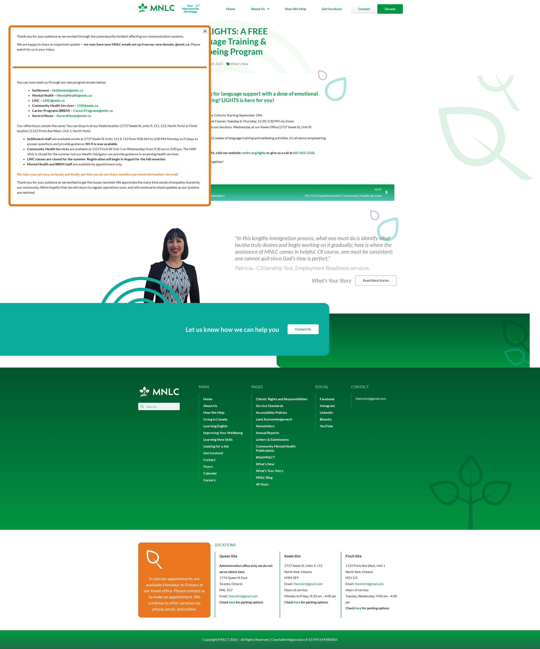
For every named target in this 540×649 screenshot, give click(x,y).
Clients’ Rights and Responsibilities (281, 399)
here (232, 602)
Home (230, 9)
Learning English (215, 426)
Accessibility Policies (271, 412)
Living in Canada (215, 419)
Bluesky (326, 419)
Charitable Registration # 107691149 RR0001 (304, 639)
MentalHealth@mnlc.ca (74, 95)
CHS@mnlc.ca (87, 105)
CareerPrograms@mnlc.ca (93, 110)
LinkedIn (326, 412)
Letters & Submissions (272, 439)
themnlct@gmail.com (371, 398)
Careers (209, 480)
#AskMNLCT (265, 457)
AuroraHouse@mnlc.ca (73, 116)
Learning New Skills (218, 439)
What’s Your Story (270, 471)
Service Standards (269, 406)
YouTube (326, 426)
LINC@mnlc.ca (54, 100)
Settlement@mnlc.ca (67, 90)
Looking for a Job (216, 446)
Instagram (327, 406)
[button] (205, 31)
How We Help (295, 9)
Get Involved (332, 9)
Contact (209, 460)
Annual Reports (267, 433)
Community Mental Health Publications (276, 448)
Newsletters (265, 426)
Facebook (327, 399)
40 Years (262, 484)
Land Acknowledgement (274, 419)
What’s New (265, 464)
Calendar (210, 473)
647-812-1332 (304, 153)
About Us (258, 9)
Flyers (208, 466)
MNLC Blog (264, 477)
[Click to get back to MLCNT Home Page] (159, 391)
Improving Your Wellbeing (223, 433)
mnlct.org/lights (254, 153)
